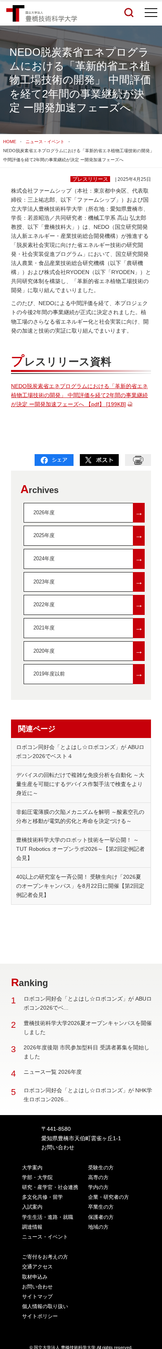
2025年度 (88, 535)
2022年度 (88, 604)
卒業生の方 (101, 1207)
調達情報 (32, 1227)
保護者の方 (101, 1217)
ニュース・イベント (45, 141)
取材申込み (35, 1277)
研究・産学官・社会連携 (50, 1187)
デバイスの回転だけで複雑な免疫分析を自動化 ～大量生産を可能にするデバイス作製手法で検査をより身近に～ (80, 784)
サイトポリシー (40, 1316)
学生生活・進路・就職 (47, 1217)
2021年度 (88, 627)
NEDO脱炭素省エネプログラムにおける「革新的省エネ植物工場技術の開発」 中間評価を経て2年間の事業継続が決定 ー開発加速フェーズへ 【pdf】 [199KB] (79, 395)
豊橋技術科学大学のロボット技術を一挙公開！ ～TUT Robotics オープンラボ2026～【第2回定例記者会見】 (80, 849)
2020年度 (88, 650)
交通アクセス (37, 1267)
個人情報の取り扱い (45, 1306)
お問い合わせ (57, 1147)
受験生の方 (101, 1167)
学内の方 (98, 1187)
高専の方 (98, 1177)
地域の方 (98, 1227)
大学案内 (32, 1167)
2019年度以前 (88, 673)
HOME (9, 141)
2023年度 (88, 581)
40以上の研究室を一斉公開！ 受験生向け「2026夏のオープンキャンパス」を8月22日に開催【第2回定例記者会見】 (80, 886)
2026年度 (88, 512)
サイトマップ (37, 1296)
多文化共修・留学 (42, 1197)
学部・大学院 (37, 1177)
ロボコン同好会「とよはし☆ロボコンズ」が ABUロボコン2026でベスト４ (80, 751)
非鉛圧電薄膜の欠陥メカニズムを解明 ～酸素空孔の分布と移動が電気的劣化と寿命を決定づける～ (80, 816)
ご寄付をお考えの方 (45, 1257)
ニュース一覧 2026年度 (53, 1072)
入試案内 (32, 1207)
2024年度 (88, 558)
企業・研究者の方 (108, 1197)
